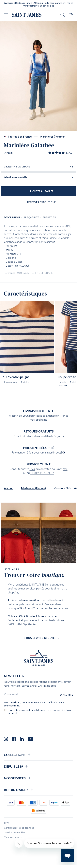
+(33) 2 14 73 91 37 (42, 472)
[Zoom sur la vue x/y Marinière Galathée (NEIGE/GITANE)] (38, 76)
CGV (6, 822)
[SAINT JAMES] (26, 15)
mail (65, 469)
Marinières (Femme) (52, 136)
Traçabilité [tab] (31, 217)
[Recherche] (62, 14)
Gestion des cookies (14, 832)
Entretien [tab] (49, 217)
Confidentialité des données (19, 827)
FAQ (32, 469)
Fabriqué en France (20, 136)
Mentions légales (13, 837)
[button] (60, 153)
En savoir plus (47, 5)
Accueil (8, 488)
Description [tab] (12, 217)
